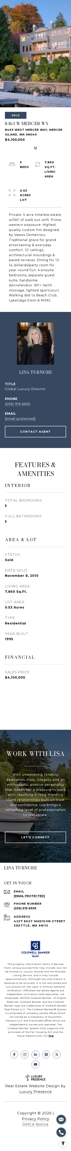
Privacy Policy (35, 1119)
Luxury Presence (35, 1092)
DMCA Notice (35, 1124)
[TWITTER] (57, 1054)
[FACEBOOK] (14, 1054)
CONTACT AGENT (35, 431)
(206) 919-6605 (17, 404)
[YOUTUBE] (35, 1064)
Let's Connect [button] (35, 837)
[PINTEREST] (46, 1054)
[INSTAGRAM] (25, 1054)
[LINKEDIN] (35, 1054)
